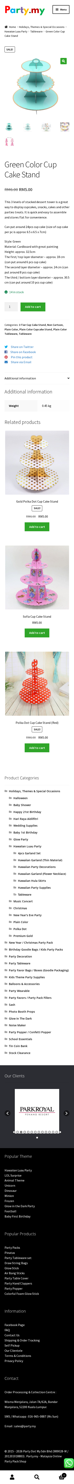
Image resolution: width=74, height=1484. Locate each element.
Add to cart (33, 307)
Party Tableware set (18, 1258)
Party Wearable (19, 991)
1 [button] (14, 1132)
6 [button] (32, 1132)
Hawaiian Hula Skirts (32, 881)
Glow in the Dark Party (20, 1206)
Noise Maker (17, 1025)
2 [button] (17, 1132)
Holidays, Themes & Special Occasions (42, 27)
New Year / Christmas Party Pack (31, 942)
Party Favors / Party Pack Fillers (30, 998)
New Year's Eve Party (27, 915)
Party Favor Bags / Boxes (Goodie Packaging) (39, 970)
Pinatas (10, 1253)
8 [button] (39, 1132)
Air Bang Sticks (15, 1273)
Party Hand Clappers (18, 1283)
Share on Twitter (22, 347)
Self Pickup (12, 1345)
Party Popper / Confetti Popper (30, 1032)
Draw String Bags (16, 1263)
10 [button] (46, 1132)
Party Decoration (20, 956)
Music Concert (23, 901)
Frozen (9, 1201)
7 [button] (35, 1132)
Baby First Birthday (17, 1216)
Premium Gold (23, 936)
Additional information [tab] (20, 378)
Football (10, 1211)
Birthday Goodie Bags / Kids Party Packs (36, 949)
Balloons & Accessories (24, 984)
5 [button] (28, 1132)
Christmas (20, 908)
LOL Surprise (13, 1175)
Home (12, 27)
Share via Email (21, 362)
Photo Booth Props (22, 1011)
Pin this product (22, 357)
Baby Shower (22, 805)
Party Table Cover (16, 1278)
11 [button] (49, 1132)
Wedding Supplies (25, 825)
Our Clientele (13, 1351)
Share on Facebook (23, 352)
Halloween (20, 798)
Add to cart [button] (37, 527)
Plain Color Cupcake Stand (35, 329)
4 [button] (24, 1132)
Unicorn (10, 1185)
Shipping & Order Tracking (22, 1340)
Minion (9, 1196)
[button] (63, 61)
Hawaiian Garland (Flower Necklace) (42, 874)
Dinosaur (11, 1191)
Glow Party (20, 839)
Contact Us (12, 1335)
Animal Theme (14, 1180)
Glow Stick (12, 1268)
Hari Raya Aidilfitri (25, 819)
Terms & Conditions (18, 1356)
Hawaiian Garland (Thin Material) (40, 860)
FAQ (7, 1330)
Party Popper (13, 1288)
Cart (57, 1474)
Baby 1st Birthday (25, 832)
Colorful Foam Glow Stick (22, 1294)
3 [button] (21, 1132)
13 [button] (56, 1132)
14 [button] (60, 1132)
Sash (12, 1005)
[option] (37, 1111)
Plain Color (11, 329)
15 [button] (37, 1137)
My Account (12, 1477)
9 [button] (42, 1132)
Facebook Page (15, 1325)
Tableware (36, 31)
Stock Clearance (19, 1053)
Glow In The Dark (20, 1018)
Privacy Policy (14, 1361)
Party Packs (12, 1248)
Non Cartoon (55, 325)
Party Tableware (19, 963)
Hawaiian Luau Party (16, 31)
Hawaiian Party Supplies (34, 887)
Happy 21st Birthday (27, 812)
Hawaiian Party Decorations (37, 867)
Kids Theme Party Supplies (27, 977)
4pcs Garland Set (29, 853)
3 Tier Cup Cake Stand (32, 325)
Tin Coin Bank (18, 1046)
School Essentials (20, 1039)
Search (37, 1477)
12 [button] (53, 1132)
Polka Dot (20, 929)
